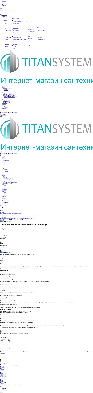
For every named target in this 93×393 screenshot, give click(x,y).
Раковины (31, 215)
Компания (2, 366)
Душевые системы (5, 215)
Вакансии (2, 370)
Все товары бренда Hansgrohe (5, 350)
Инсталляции (10, 215)
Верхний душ (27, 218)
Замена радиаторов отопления (9, 94)
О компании (2, 367)
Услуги (3, 92)
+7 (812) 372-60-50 (3, 9)
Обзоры (1, 381)
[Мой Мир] (3, 221)
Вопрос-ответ (2, 379)
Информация (2, 372)
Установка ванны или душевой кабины (10, 96)
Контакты (4, 108)
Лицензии (6, 106)
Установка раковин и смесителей (9, 95)
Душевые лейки (22, 218)
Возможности (2, 377)
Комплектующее (3, 218)
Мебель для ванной (19, 213)
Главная (3, 86)
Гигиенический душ (9, 218)
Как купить (4, 99)
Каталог (3, 87)
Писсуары (20, 215)
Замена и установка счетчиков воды (10, 97)
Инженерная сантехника (8, 88)
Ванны (40, 215)
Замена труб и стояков (8, 98)
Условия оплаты (7, 100)
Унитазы (24, 215)
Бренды (1, 380)
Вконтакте (5, 207)
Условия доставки (7, 101)
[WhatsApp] (7, 221)
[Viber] (6, 221)
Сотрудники (2, 369)
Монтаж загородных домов (8, 93)
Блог (1, 378)
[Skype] (9, 221)
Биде (1, 215)
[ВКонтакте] (1, 221)
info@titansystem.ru (4, 205)
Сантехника (6, 89)
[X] (5, 221)
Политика (6, 107)
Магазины (4, 104)
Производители (5, 103)
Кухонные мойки (15, 215)
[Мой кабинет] (0, 113)
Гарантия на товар (7, 102)
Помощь (1, 373)
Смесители (28, 215)
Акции (3, 91)
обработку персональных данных (11, 362)
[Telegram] (10, 221)
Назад (5, 163)
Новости (5, 105)
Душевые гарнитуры (16, 218)
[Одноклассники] (2, 221)
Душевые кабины (36, 215)
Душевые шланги (32, 218)
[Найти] (0, 111)
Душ (22, 215)
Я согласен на (9, 362)
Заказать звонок (3, 158)
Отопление (6, 90)
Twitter (3, 389)
